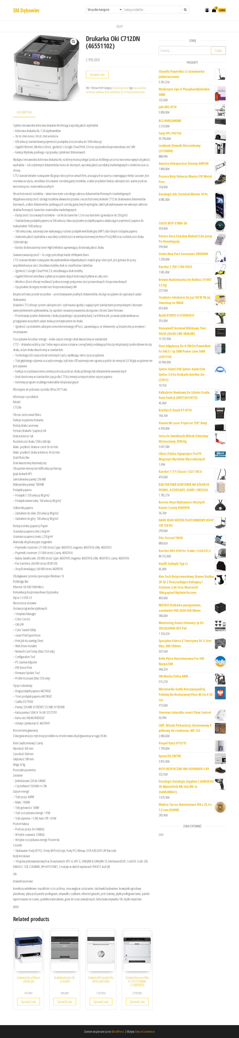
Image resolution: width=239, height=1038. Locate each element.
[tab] (27, 112)
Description (24, 112)
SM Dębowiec (26, 10)
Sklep (119, 26)
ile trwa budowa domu (134, 92)
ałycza (136, 88)
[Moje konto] (207, 10)
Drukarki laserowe (120, 88)
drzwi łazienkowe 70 (114, 92)
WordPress (118, 1031)
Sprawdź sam (97, 74)
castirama (99, 92)
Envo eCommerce (145, 1031)
